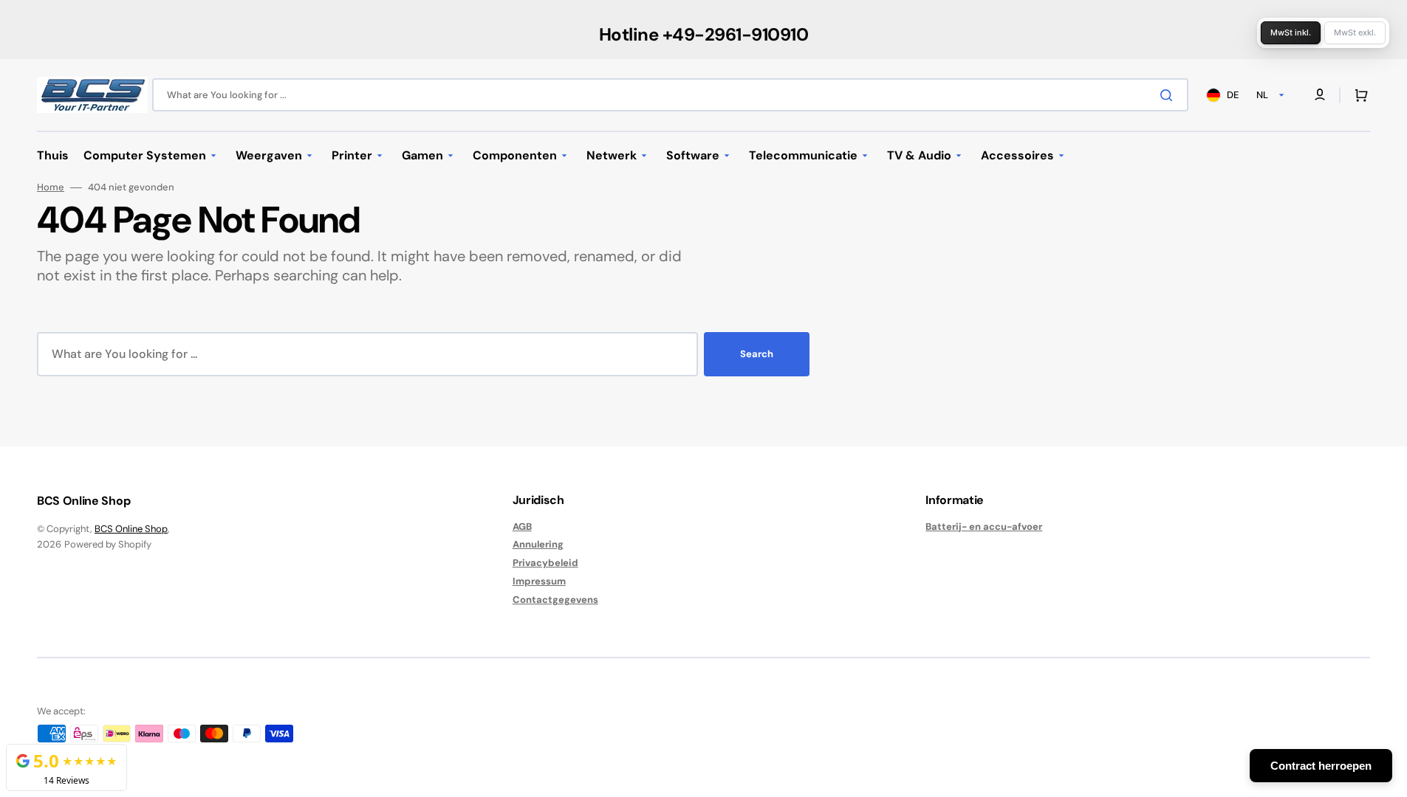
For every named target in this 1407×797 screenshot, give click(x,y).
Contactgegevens (555, 599)
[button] (1358, 95)
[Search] (1169, 95)
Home (50, 187)
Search (756, 354)
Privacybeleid (545, 562)
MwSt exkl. (1355, 32)
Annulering (538, 544)
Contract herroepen (1321, 765)
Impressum (539, 581)
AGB (522, 527)
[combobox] (670, 94)
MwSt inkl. (1290, 32)
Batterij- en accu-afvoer (983, 527)
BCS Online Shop (131, 528)
